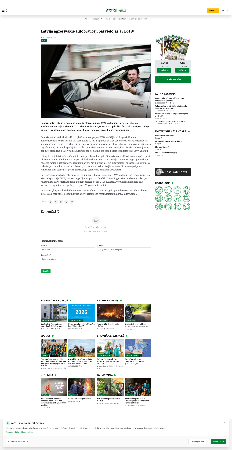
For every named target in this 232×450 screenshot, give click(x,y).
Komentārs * (46, 255)
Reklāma (160, 111)
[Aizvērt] (224, 423)
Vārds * (44, 246)
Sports (44, 355)
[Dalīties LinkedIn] (61, 201)
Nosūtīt (46, 271)
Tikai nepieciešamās (198, 441)
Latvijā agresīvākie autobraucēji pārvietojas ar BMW (126, 19)
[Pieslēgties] (223, 10)
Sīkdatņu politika (27, 432)
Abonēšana (213, 10)
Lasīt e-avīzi (173, 79)
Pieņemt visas (218, 441)
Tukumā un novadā (48, 320)
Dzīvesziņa (101, 395)
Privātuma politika (12, 432)
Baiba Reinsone (104, 403)
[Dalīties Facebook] (50, 201)
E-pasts (100, 246)
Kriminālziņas (102, 320)
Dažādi (96, 19)
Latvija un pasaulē (104, 355)
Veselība (45, 395)
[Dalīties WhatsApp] (66, 201)
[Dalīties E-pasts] (72, 201)
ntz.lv (44, 37)
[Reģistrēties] (228, 10)
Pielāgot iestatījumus (19, 441)
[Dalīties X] (56, 201)
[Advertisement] (96, 286)
